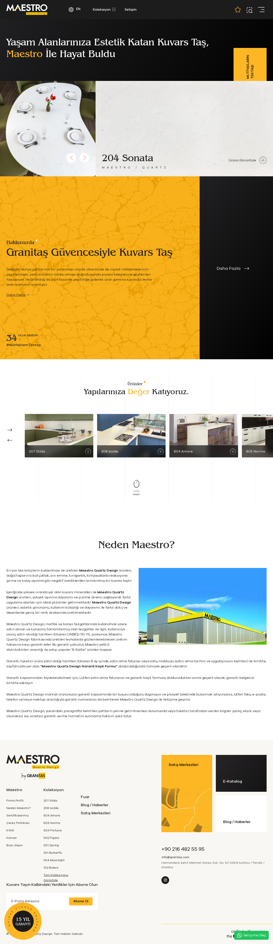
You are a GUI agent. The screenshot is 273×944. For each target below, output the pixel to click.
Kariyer (11, 837)
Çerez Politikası (18, 823)
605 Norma (52, 823)
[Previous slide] (71, 158)
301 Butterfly (53, 852)
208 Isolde (51, 808)
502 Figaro (51, 837)
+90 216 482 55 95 (183, 849)
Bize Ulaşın (14, 845)
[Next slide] (84, 158)
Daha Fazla (15, 294)
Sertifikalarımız (17, 815)
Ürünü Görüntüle (242, 160)
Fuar (85, 797)
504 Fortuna (53, 830)
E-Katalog (232, 781)
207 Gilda (50, 800)
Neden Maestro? (18, 808)
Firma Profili (15, 800)
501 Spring (51, 845)
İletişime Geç (255, 935)
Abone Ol (80, 901)
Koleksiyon (102, 9)
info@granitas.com (175, 857)
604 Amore (52, 815)
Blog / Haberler (94, 805)
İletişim (130, 9)
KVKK (10, 830)
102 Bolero (51, 867)
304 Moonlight (54, 860)
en (77, 9)
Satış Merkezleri (95, 813)
